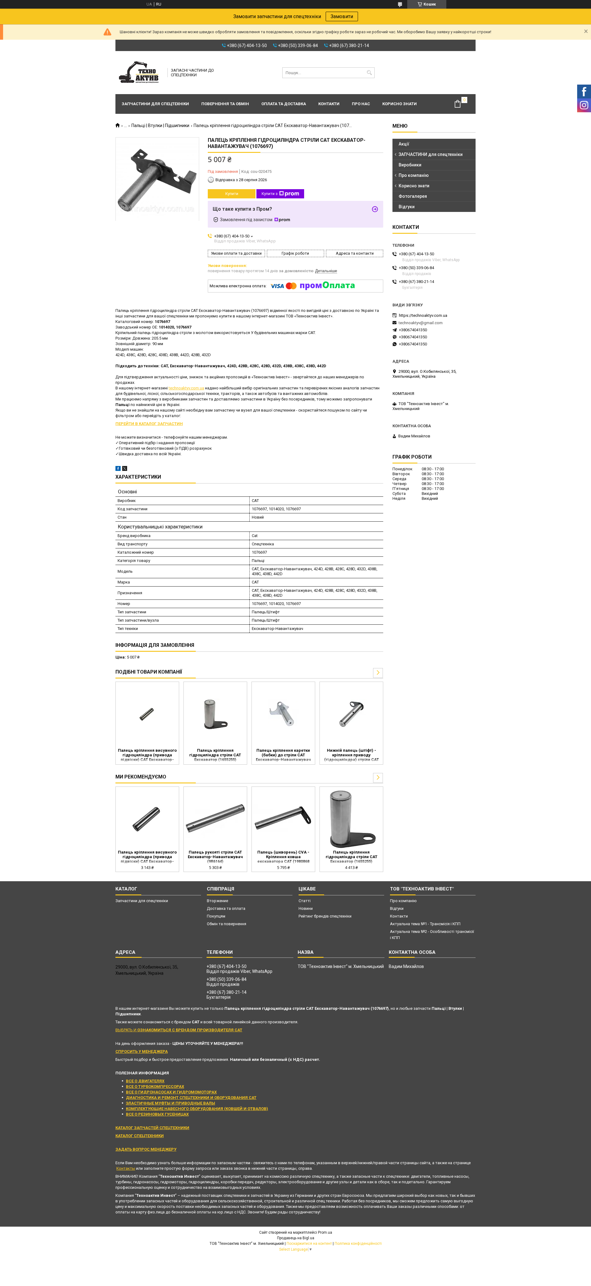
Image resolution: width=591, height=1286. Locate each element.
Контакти (329, 104)
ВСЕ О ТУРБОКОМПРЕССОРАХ (155, 1086)
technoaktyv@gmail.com (421, 323)
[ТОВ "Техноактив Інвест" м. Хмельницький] (139, 72)
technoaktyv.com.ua (186, 388)
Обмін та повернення (226, 924)
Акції (404, 143)
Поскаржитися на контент (309, 1243)
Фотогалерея (413, 196)
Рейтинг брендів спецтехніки (325, 916)
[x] (124, 469)
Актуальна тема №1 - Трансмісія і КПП (425, 924)
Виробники (410, 164)
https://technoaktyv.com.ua (423, 315)
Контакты (125, 1168)
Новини (306, 908)
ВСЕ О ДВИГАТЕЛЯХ (145, 1081)
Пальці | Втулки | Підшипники (160, 125)
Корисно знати (399, 104)
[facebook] (118, 469)
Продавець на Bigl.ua (295, 1238)
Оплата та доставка (283, 104)
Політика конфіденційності (358, 1243)
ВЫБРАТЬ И (178, 1030)
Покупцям (216, 916)
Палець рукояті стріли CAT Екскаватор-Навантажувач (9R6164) (215, 857)
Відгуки (407, 206)
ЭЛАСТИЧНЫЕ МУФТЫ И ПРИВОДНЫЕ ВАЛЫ (170, 1103)
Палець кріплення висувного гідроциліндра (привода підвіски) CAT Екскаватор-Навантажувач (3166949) (147, 755)
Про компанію (414, 175)
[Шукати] (369, 72)
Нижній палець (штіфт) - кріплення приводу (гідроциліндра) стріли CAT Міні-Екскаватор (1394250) (351, 755)
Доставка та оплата (226, 908)
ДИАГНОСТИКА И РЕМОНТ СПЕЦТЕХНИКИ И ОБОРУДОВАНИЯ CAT (191, 1097)
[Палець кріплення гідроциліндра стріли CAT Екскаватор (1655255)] (215, 714)
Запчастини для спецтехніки (155, 104)
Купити (231, 193)
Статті (305, 900)
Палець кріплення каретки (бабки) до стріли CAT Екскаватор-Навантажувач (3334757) (283, 755)
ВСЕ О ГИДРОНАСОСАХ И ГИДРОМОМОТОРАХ (171, 1092)
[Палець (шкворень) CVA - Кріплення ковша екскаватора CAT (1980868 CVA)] (283, 819)
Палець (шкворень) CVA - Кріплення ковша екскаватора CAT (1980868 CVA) (283, 857)
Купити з (270, 193)
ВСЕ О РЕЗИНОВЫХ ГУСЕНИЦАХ (157, 1114)
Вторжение (217, 900)
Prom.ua (325, 1232)
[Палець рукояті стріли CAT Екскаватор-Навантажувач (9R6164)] (215, 819)
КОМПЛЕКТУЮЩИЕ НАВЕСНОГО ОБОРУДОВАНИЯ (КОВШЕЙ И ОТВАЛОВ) (197, 1108)
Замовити (342, 16)
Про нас (361, 104)
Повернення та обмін (225, 104)
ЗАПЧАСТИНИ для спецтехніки (431, 154)
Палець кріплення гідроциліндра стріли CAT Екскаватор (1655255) (215, 755)
